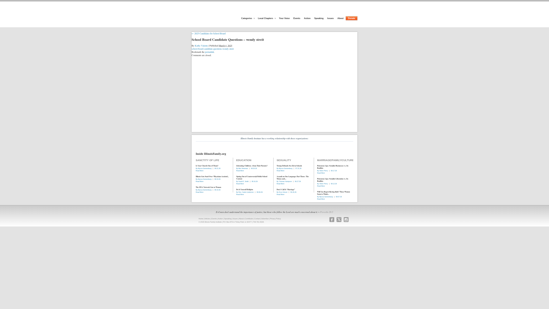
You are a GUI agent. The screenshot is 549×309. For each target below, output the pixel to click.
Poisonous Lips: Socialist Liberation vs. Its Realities (332, 180)
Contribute (249, 219)
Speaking (319, 18)
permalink (209, 51)
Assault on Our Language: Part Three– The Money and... (293, 177)
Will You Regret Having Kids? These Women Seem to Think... (333, 193)
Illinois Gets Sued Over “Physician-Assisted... (212, 176)
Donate (351, 18)
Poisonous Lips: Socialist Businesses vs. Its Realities (332, 167)
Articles (207, 219)
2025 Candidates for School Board (209, 33)
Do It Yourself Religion (244, 189)
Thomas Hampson (285, 181)
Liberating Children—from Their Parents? (251, 166)
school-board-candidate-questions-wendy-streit (213, 48)
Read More (199, 171)
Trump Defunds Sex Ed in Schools (289, 166)
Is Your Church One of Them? (207, 166)
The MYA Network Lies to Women (208, 187)
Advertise (265, 219)
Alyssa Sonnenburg (205, 168)
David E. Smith (243, 181)
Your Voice (284, 18)
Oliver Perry (323, 171)
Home (201, 219)
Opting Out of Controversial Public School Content (251, 177)
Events (296, 18)
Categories (246, 18)
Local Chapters (265, 18)
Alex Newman (243, 168)
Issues (330, 18)
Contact (257, 219)
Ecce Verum (283, 192)
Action (307, 18)
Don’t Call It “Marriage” (286, 189)
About (340, 18)
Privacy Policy (275, 219)
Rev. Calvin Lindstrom (246, 192)
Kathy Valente (201, 45)
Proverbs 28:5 (326, 211)
